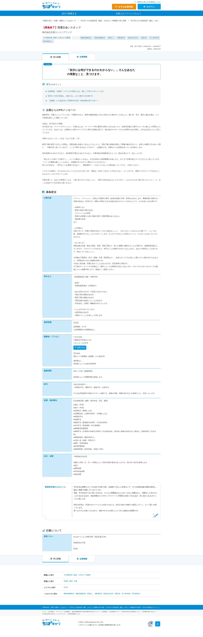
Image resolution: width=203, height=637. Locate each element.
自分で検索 (69, 13)
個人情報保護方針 (86, 611)
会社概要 (67, 611)
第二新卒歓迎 (154, 38)
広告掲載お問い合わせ (148, 611)
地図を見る (81, 347)
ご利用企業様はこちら (73, 614)
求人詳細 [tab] (57, 57)
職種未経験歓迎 (86, 38)
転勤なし (111, 38)
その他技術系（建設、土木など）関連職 (56, 37)
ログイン (151, 6)
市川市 (66, 587)
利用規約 (104, 611)
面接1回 (144, 38)
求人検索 (50, 611)
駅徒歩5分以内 (133, 38)
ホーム (44, 611)
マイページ (59, 611)
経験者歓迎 (121, 38)
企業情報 (83, 57)
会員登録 (125, 6)
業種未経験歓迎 (100, 38)
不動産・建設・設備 (70, 581)
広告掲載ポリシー (115, 611)
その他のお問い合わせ (48, 614)
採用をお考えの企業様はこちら (149, 2)
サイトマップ (61, 614)
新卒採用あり (47, 41)
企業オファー (128, 13)
